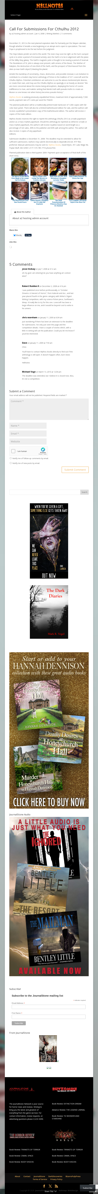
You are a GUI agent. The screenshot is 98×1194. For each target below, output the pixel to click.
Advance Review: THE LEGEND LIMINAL (68, 1110)
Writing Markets (52, 33)
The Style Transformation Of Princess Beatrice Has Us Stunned (58, 203)
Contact (26, 1176)
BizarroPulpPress (73, 1176)
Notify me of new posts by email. (26, 463)
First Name (17, 1013)
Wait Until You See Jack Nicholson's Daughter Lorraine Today (58, 178)
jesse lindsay (28, 268)
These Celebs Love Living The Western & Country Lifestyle (39, 178)
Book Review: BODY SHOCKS (21, 1162)
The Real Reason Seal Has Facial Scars (20, 201)
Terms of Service (40, 1179)
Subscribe (87, 1188)
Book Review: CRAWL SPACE (21, 1155)
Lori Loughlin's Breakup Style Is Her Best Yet (77, 201)
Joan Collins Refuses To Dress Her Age (78, 177)
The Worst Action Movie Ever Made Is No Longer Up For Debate (20, 178)
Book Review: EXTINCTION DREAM (66, 1103)
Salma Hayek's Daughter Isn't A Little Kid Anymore (39, 202)
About (17, 1176)
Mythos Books (15, 97)
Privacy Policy (56, 1179)
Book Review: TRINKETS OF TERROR (24, 1149)
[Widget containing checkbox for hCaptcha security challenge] (28, 451)
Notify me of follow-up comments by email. (30, 458)
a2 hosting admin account (22, 33)
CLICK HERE (38, 1119)
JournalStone (39, 1176)
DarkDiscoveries (55, 1176)
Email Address (18, 1003)
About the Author (23, 212)
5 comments (67, 33)
